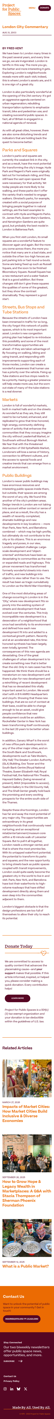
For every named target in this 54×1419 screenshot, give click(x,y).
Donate (44, 8)
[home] (13, 9)
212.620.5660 (32, 1319)
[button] (32, 8)
